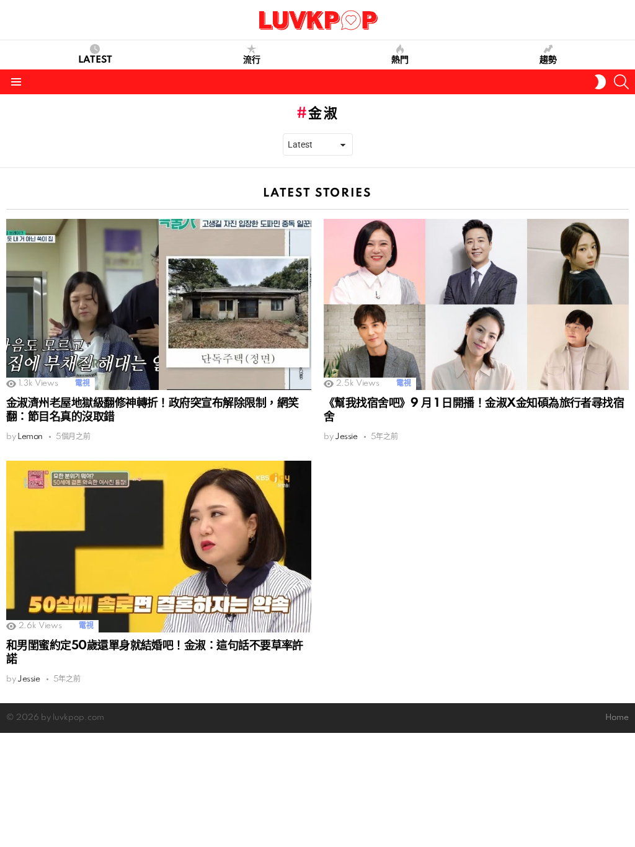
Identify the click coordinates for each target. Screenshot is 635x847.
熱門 (400, 60)
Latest (95, 60)
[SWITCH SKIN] (600, 81)
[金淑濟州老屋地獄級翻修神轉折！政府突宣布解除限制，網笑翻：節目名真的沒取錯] (158, 305)
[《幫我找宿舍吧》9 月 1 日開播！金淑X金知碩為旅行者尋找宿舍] (476, 305)
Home (617, 718)
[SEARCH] (621, 81)
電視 (82, 383)
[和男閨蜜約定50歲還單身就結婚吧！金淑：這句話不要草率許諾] (158, 546)
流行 (251, 60)
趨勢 (548, 60)
